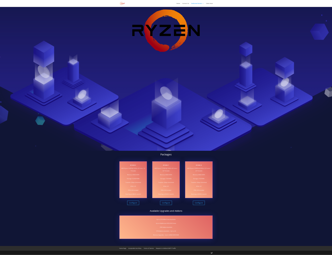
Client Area (209, 3)
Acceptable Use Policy (134, 248)
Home (178, 3)
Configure (133, 203)
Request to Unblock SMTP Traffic (166, 248)
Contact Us (185, 3)
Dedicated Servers (196, 3)
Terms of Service (149, 248)
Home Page (122, 248)
